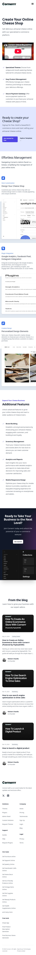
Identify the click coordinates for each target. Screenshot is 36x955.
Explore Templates (26, 139)
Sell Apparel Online (8, 860)
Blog (21, 828)
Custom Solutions (8, 820)
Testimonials (24, 816)
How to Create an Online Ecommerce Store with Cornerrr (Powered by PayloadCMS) (16, 642)
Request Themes (7, 824)
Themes (4, 809)
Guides (4, 835)
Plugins (4, 812)
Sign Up (22, 820)
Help (3, 839)
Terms (22, 843)
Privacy (22, 839)
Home (21, 809)
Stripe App (5, 923)
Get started (18, 542)
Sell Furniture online (8, 856)
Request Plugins (7, 843)
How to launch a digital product (15, 748)
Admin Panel (6, 816)
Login (21, 824)
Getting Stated (16, 636)
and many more (7, 912)
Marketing (15, 691)
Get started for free (8, 139)
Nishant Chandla (13, 659)
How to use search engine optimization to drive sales (13, 696)
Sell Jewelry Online (8, 864)
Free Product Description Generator (6, 929)
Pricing (22, 812)
